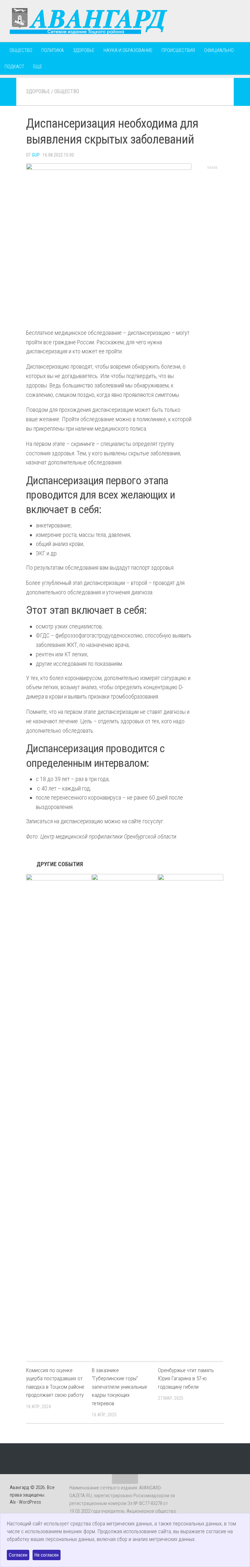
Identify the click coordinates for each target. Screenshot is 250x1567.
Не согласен (47, 1555)
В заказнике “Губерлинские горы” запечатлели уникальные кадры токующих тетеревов (119, 1387)
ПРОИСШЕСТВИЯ (178, 50)
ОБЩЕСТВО (20, 50)
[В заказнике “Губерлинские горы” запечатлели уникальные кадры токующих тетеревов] (124, 1117)
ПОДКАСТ (14, 67)
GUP (36, 155)
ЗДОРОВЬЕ (83, 50)
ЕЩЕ (37, 67)
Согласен (18, 1555)
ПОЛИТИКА (52, 50)
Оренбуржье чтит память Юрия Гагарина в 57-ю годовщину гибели (186, 1378)
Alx (13, 1502)
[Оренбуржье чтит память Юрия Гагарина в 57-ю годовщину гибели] (190, 1117)
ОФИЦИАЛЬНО (219, 50)
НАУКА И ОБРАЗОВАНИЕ (128, 50)
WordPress (30, 1502)
